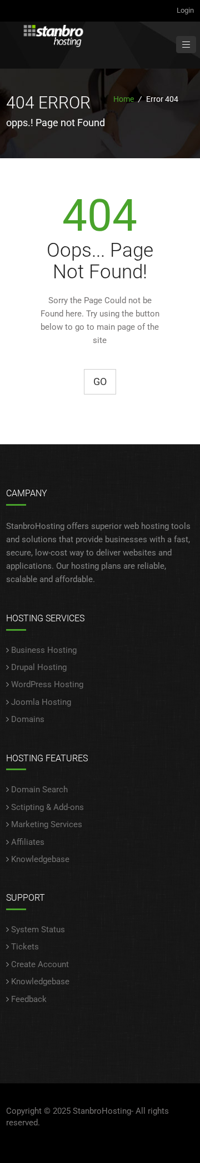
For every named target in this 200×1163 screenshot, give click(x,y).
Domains (27, 719)
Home (123, 99)
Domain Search (39, 790)
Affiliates (27, 842)
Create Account (40, 964)
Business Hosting (44, 650)
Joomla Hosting (41, 702)
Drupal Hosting (39, 667)
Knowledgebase (40, 859)
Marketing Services (46, 824)
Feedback (29, 999)
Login (185, 10)
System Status (38, 929)
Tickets (25, 947)
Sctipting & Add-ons (47, 807)
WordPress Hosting (47, 684)
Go (100, 381)
